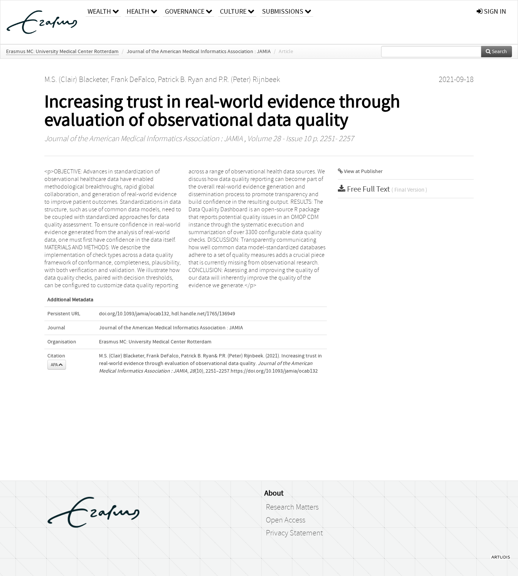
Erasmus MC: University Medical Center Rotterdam (62, 52)
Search (499, 52)
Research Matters (292, 507)
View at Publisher (363, 171)
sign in (494, 12)
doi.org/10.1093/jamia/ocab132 (134, 314)
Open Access (285, 520)
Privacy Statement (294, 533)
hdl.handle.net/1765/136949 (203, 314)
